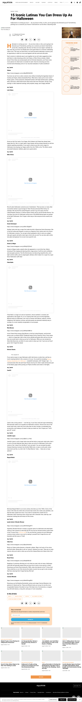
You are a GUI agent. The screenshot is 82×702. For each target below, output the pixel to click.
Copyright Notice (40, 692)
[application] (71, 32)
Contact (26, 692)
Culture (71, 47)
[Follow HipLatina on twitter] (74, 2)
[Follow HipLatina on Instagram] (77, 2)
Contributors (48, 692)
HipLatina (12, 11)
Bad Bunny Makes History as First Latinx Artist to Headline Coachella (74, 59)
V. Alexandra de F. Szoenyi (19, 34)
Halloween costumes (37, 596)
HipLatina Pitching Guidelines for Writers (61, 692)
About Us (21, 692)
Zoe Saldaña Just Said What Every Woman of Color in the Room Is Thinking (50, 642)
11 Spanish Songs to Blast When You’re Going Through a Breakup (75, 78)
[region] (41, 699)
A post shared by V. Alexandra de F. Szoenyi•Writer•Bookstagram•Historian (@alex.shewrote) (30, 202)
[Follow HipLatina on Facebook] (71, 2)
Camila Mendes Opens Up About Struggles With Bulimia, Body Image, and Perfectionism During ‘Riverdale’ (71, 666)
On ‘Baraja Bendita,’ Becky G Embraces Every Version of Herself (29, 642)
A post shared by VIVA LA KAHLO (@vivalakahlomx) (30, 310)
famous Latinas (18, 596)
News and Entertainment (6, 639)
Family (71, 66)
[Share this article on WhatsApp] (22, 39)
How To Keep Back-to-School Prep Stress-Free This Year (75, 68)
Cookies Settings (53, 699)
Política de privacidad (32, 622)
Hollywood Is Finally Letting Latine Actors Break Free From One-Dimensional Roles (30, 665)
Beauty (43, 662)
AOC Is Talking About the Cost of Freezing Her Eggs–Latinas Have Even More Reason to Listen (71, 643)
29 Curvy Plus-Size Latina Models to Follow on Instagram (75, 49)
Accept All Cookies (72, 699)
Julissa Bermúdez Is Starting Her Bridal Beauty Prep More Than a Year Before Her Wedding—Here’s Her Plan (51, 666)
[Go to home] (41, 685)
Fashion (16, 11)
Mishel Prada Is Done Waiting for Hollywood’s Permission (10, 641)
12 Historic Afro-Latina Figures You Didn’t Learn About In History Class (75, 87)
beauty (10, 596)
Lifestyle (64, 639)
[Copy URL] (38, 39)
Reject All (62, 699)
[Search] (63, 2)
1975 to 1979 (22, 532)
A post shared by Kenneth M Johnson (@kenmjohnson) (30, 504)
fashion (27, 596)
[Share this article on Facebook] (26, 39)
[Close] (80, 699)
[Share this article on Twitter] (30, 39)
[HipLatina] (7, 2)
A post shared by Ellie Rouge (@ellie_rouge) (30, 418)
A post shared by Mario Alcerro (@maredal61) (30, 137)
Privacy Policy (33, 692)
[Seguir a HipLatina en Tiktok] (80, 2)
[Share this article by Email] (34, 39)
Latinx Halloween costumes (14, 599)
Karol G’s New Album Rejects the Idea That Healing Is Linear (10, 664)
